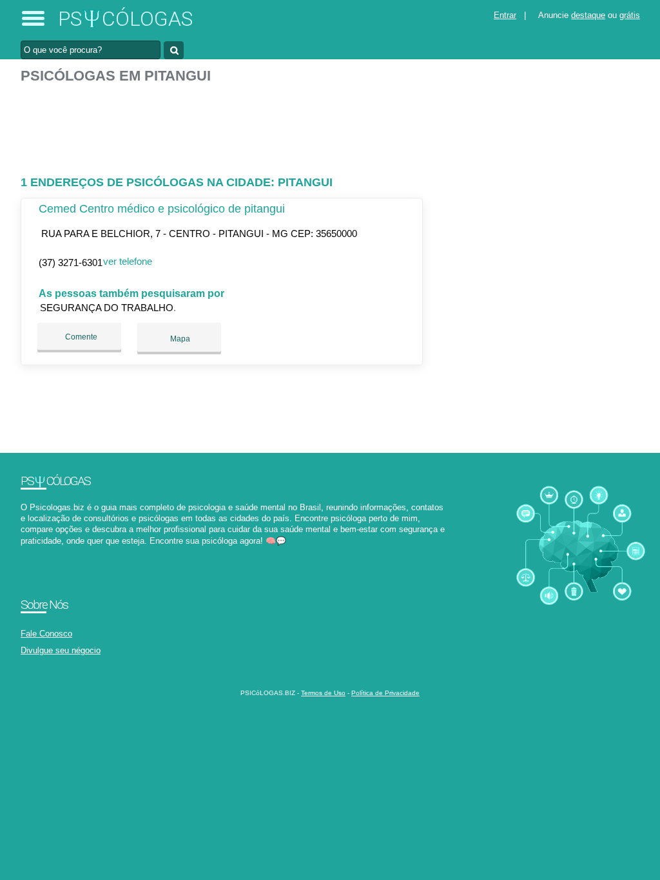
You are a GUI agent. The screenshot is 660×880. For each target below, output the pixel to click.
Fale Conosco (46, 633)
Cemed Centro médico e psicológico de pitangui (162, 208)
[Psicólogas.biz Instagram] (35, 552)
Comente (80, 336)
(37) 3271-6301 (70, 262)
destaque (588, 15)
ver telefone (127, 261)
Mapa (179, 338)
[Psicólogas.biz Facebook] (23, 552)
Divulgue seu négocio (61, 650)
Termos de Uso (323, 692)
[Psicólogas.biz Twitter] (29, 552)
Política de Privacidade (385, 692)
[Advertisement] (224, 124)
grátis (629, 15)
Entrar (505, 15)
